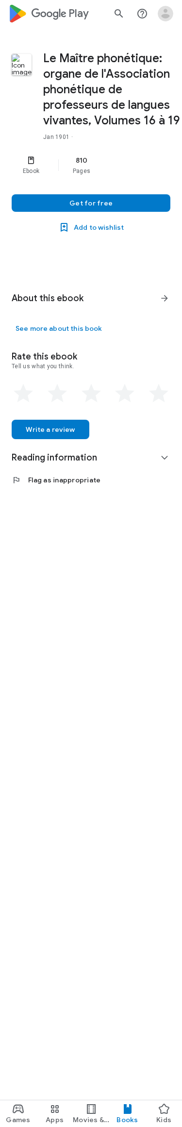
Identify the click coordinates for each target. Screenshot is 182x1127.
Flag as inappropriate (56, 480)
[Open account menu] (165, 13)
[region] (91, 165)
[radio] (23, 393)
